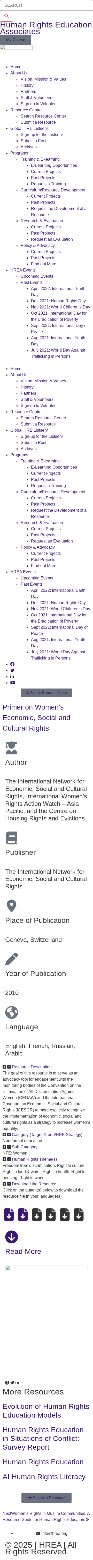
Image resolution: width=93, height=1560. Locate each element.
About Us (18, 73)
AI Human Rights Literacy (44, 1477)
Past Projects (43, 178)
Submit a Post (33, 141)
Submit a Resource (38, 122)
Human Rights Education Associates (46, 28)
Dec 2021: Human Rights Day (58, 301)
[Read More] (11, 1236)
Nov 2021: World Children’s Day (60, 307)
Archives (29, 147)
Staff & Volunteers (37, 97)
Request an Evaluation (52, 239)
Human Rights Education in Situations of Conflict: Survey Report (43, 1438)
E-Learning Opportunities (54, 165)
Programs (19, 153)
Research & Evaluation (42, 221)
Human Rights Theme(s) (34, 1159)
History (27, 85)
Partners (28, 91)
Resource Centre (26, 110)
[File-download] (9, 1214)
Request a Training (48, 184)
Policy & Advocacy (38, 245)
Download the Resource (34, 1184)
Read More (23, 1251)
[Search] (6, 16)
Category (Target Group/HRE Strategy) (47, 1134)
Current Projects (46, 171)
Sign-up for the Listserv (42, 134)
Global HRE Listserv (29, 128)
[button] (46, 363)
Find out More (43, 264)
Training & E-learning (40, 159)
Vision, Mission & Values (43, 79)
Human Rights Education (43, 1462)
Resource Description (32, 1067)
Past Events (32, 282)
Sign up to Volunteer (39, 104)
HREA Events (23, 270)
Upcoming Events (37, 276)
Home (15, 67)
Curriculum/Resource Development (53, 190)
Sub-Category (24, 1147)
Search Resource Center (43, 116)
